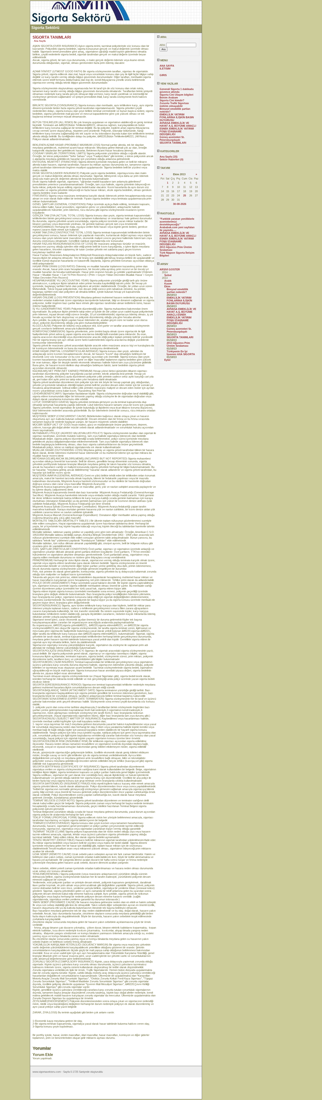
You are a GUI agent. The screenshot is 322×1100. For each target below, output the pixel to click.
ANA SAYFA (167, 65)
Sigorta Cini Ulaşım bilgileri (176, 94)
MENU (164, 60)
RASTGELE (167, 213)
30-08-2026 (179, 204)
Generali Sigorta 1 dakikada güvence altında (177, 90)
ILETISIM (165, 68)
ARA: (163, 37)
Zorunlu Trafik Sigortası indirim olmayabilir (174, 104)
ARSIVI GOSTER (170, 269)
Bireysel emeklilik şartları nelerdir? (177, 290)
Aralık (167, 280)
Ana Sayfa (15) (169, 156)
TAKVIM (165, 167)
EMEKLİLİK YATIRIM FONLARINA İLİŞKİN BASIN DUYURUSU (177, 117)
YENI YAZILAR (169, 83)
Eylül (167, 359)
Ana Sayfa (40, 41)
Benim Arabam (169, 97)
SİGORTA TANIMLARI (173, 142)
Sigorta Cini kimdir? (172, 100)
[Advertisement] (15, 71)
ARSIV (164, 264)
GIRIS (163, 75)
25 (184, 195)
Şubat (168, 275)
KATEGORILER (169, 151)
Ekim (167, 286)
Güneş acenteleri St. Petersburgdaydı (172, 138)
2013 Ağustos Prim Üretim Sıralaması (178, 344)
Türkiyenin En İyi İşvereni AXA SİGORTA (181, 353)
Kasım (168, 283)
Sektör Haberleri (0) (171, 159)
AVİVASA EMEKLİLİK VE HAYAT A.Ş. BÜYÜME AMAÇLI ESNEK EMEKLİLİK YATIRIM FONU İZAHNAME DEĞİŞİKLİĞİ (178, 129)
